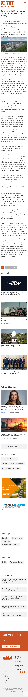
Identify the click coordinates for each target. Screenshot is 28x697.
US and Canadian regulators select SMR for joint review (12, 614)
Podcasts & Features (4, 412)
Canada (5, 538)
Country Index (18, 669)
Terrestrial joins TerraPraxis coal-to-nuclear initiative (13, 589)
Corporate (17, 662)
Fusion (16, 668)
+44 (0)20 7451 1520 (8, 682)
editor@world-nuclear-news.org (7, 681)
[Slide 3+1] (18, 501)
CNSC (4, 562)
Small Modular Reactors (10, 544)
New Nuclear (18, 658)
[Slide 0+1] (10, 501)
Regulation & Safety (19, 660)
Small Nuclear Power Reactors (12, 464)
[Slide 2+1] (15, 501)
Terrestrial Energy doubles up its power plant (13, 606)
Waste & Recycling (19, 665)
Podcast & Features (19, 666)
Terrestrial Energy (16, 562)
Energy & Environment (18, 657)
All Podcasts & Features (13, 446)
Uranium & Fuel (18, 664)
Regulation (6, 541)
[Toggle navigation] (25, 2)
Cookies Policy (21, 691)
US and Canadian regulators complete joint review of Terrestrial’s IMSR (12, 598)
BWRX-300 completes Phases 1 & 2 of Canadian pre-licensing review (14, 581)
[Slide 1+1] (13, 501)
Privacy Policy (14, 691)
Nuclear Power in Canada (11, 468)
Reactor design (17, 538)
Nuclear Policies (18, 661)
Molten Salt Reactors (9, 459)
